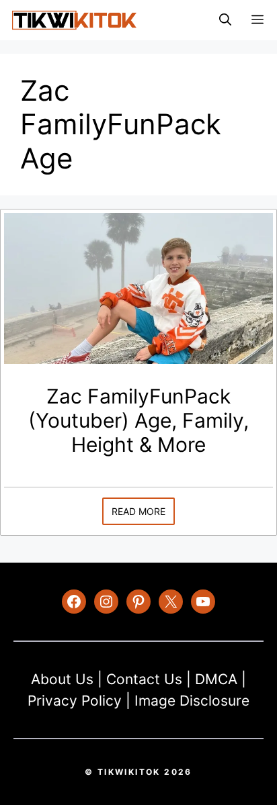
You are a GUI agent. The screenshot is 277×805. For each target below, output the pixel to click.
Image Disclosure (191, 700)
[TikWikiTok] (74, 20)
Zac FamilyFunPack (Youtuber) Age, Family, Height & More (138, 420)
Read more (138, 511)
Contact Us (144, 679)
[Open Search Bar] (225, 20)
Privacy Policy (75, 700)
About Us (62, 679)
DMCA (216, 679)
